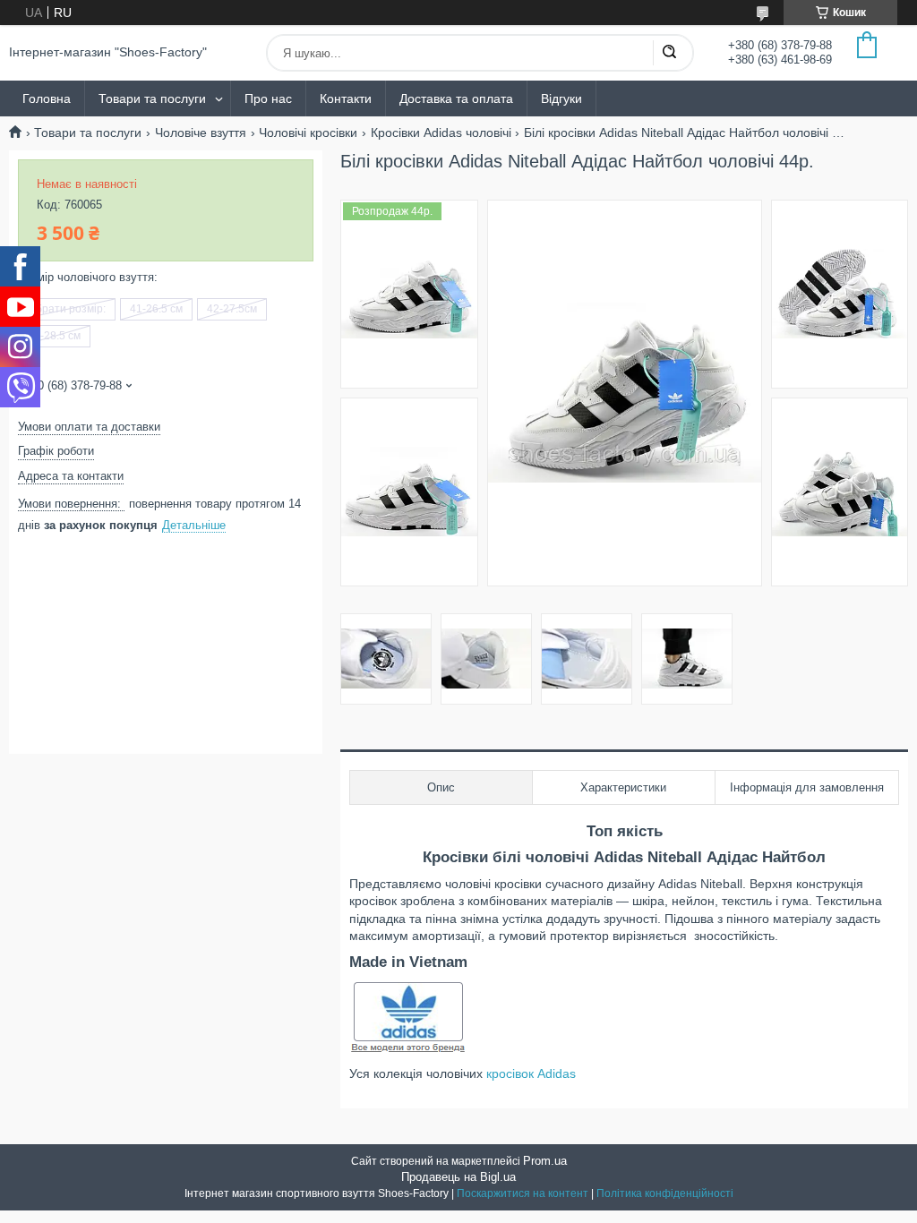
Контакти (346, 98)
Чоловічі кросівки (308, 132)
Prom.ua (545, 1160)
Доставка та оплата (456, 98)
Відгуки (561, 98)
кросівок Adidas (531, 1073)
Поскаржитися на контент (522, 1193)
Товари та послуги (152, 98)
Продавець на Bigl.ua (458, 1177)
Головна (46, 98)
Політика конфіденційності (664, 1193)
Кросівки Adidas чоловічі (441, 132)
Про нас (268, 98)
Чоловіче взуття (200, 132)
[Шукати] (669, 52)
